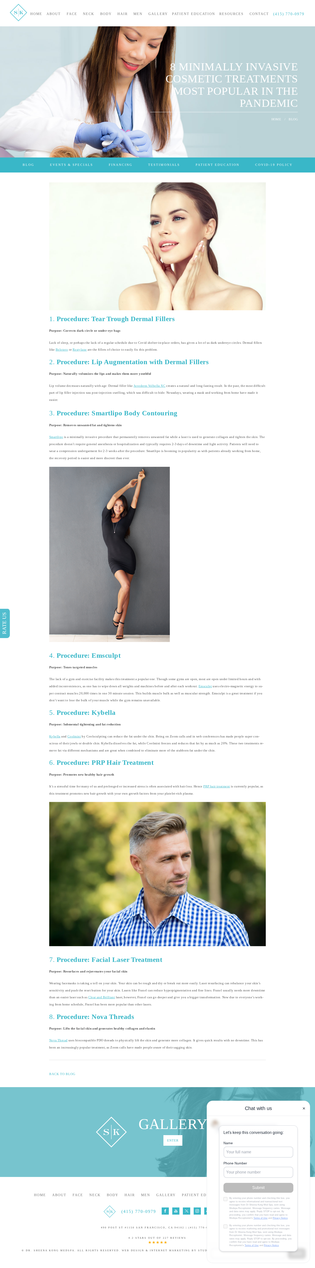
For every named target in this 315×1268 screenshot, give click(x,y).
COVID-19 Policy (274, 165)
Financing (120, 165)
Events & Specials (71, 165)
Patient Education (193, 14)
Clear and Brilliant (101, 997)
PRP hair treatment (216, 786)
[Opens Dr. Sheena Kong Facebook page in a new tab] (165, 1211)
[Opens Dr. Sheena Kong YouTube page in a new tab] (175, 1211)
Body (106, 14)
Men (137, 14)
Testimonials (164, 165)
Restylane (80, 349)
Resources (231, 14)
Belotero (62, 349)
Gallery (158, 14)
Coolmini (74, 736)
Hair (122, 14)
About (54, 14)
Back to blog (62, 1074)
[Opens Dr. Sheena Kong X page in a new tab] (186, 1211)
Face (72, 14)
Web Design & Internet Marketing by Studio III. (170, 1250)
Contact (259, 14)
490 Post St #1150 (142, 1227)
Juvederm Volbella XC (149, 386)
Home (36, 14)
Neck (88, 14)
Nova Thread (58, 1040)
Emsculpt (205, 686)
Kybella (55, 736)
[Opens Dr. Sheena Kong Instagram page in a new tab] (197, 1211)
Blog (28, 165)
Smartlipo (56, 437)
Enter (173, 1140)
